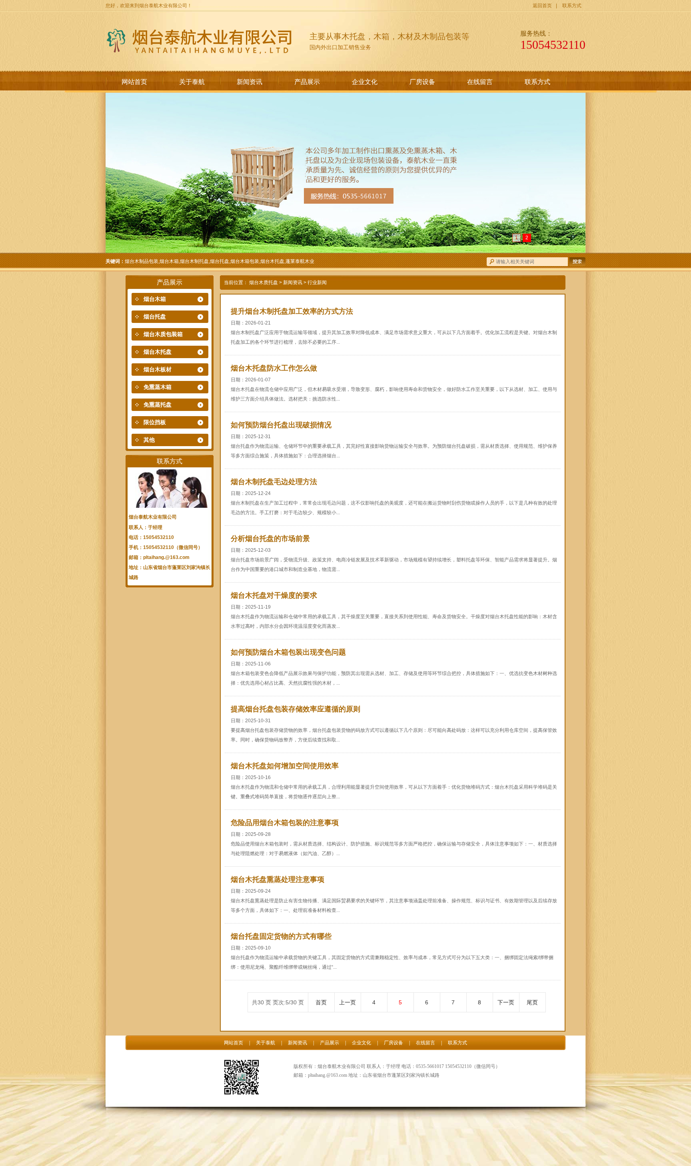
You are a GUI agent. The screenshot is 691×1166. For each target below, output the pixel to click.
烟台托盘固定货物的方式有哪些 (281, 936)
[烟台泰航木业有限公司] (202, 40)
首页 (321, 1002)
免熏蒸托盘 (158, 405)
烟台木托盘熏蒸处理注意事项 (277, 880)
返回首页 (542, 5)
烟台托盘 (155, 317)
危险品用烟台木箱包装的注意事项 (285, 823)
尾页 (532, 1002)
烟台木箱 (155, 299)
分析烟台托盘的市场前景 (270, 539)
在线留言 (480, 81)
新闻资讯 (249, 81)
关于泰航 (192, 81)
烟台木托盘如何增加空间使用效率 (285, 766)
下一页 (505, 1002)
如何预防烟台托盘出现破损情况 (281, 425)
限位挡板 (155, 422)
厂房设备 (422, 81)
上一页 (347, 1002)
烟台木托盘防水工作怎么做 (274, 368)
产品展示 (307, 81)
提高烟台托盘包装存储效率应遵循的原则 (295, 709)
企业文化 (364, 81)
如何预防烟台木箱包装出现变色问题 (288, 652)
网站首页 (134, 81)
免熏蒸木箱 (158, 387)
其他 (149, 440)
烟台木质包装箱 (163, 334)
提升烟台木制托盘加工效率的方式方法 (292, 311)
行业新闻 (317, 282)
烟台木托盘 (158, 352)
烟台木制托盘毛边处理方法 (274, 482)
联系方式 (571, 5)
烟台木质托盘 (263, 282)
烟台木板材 (158, 370)
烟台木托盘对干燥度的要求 (274, 595)
